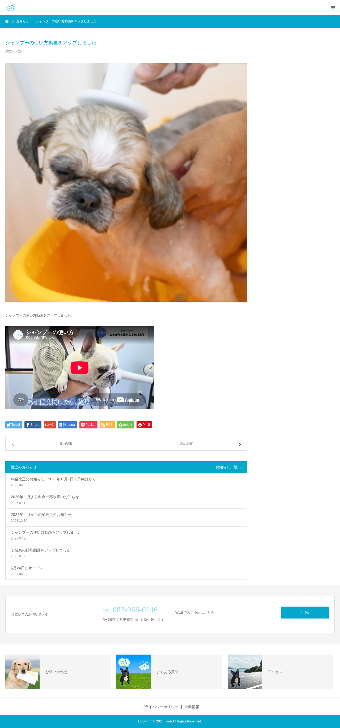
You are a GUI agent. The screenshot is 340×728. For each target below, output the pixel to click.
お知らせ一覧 (226, 467)
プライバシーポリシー (159, 707)
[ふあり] (10, 7)
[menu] (332, 7)
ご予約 (305, 613)
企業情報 (191, 707)
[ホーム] (7, 21)
